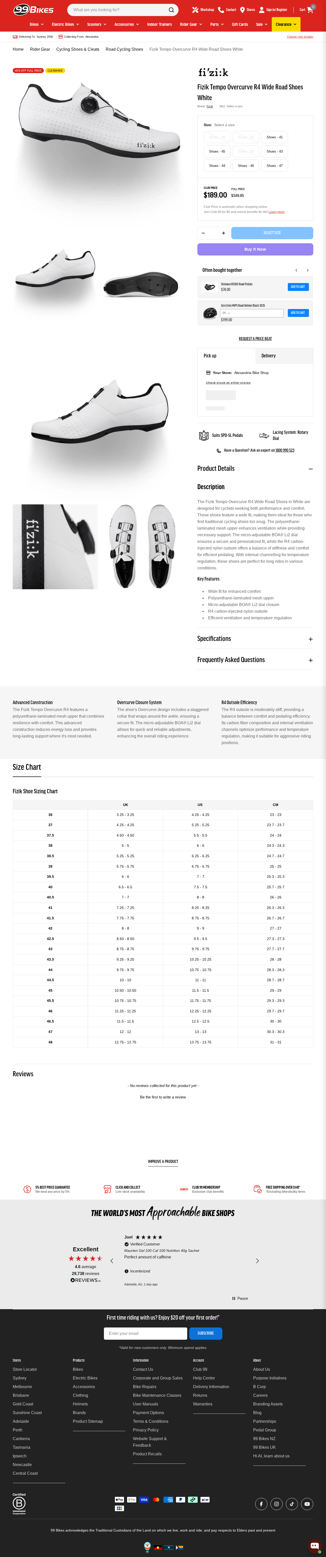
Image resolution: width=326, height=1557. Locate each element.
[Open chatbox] (315, 1546)
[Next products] (307, 270)
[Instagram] (276, 1504)
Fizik (210, 106)
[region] (184, 1261)
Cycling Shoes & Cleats (77, 49)
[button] (163, 1096)
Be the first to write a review (163, 1097)
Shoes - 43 (275, 151)
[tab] (27, 769)
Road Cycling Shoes (124, 49)
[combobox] (123, 10)
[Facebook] (261, 1504)
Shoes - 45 (217, 151)
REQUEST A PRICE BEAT (255, 339)
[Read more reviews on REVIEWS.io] (85, 1281)
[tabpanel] (163, 917)
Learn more (276, 212)
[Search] (171, 10)
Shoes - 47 (275, 166)
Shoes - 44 (217, 166)
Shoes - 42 (246, 151)
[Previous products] (296, 270)
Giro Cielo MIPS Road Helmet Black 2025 (243, 306)
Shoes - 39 (217, 137)
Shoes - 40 (246, 137)
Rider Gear (40, 49)
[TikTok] (292, 1504)
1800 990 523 (285, 450)
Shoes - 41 (275, 137)
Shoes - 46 (246, 166)
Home (18, 49)
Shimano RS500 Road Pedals (237, 284)
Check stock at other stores (228, 382)
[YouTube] (307, 1504)
